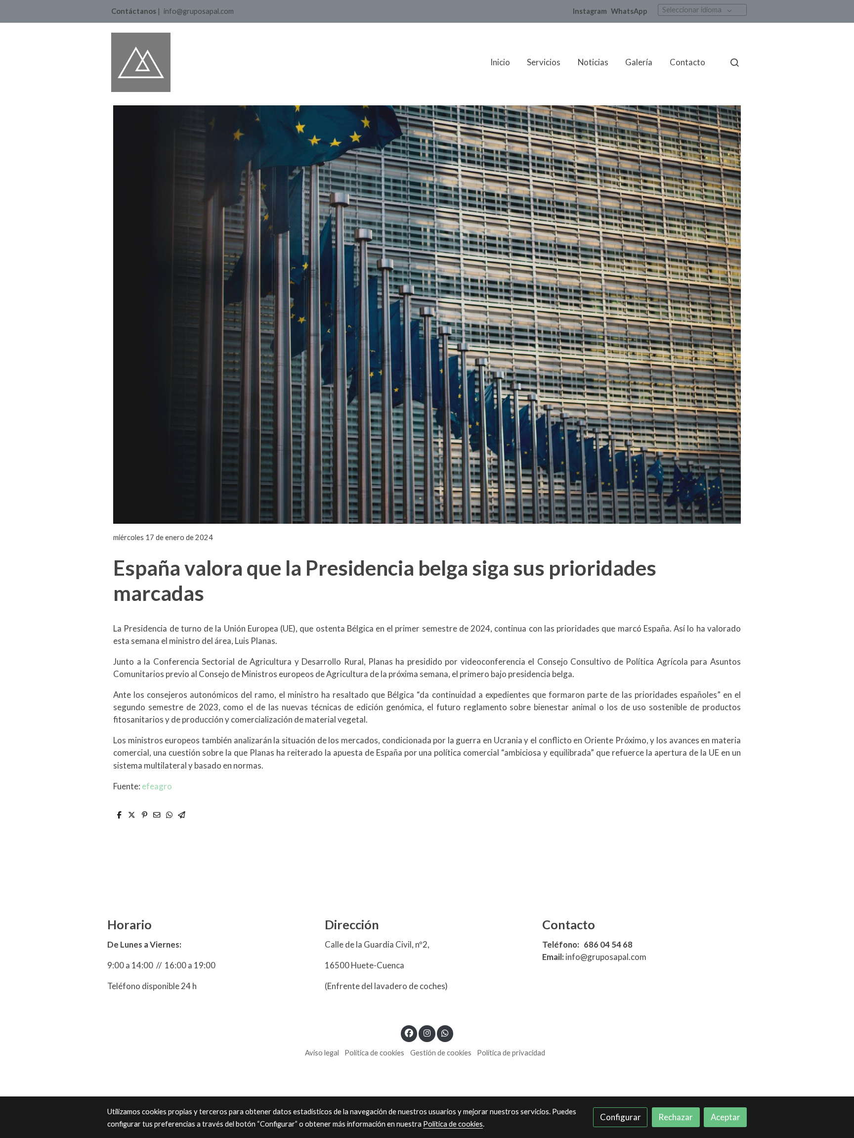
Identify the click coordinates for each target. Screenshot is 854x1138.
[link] (141, 62)
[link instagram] (427, 1032)
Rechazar (675, 1117)
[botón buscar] (734, 62)
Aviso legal (322, 1052)
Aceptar (725, 1117)
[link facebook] (409, 1032)
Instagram (590, 11)
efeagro (157, 786)
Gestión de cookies (440, 1052)
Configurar (620, 1117)
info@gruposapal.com (199, 11)
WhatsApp (629, 11)
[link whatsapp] (445, 1032)
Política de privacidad (511, 1052)
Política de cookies (374, 1052)
